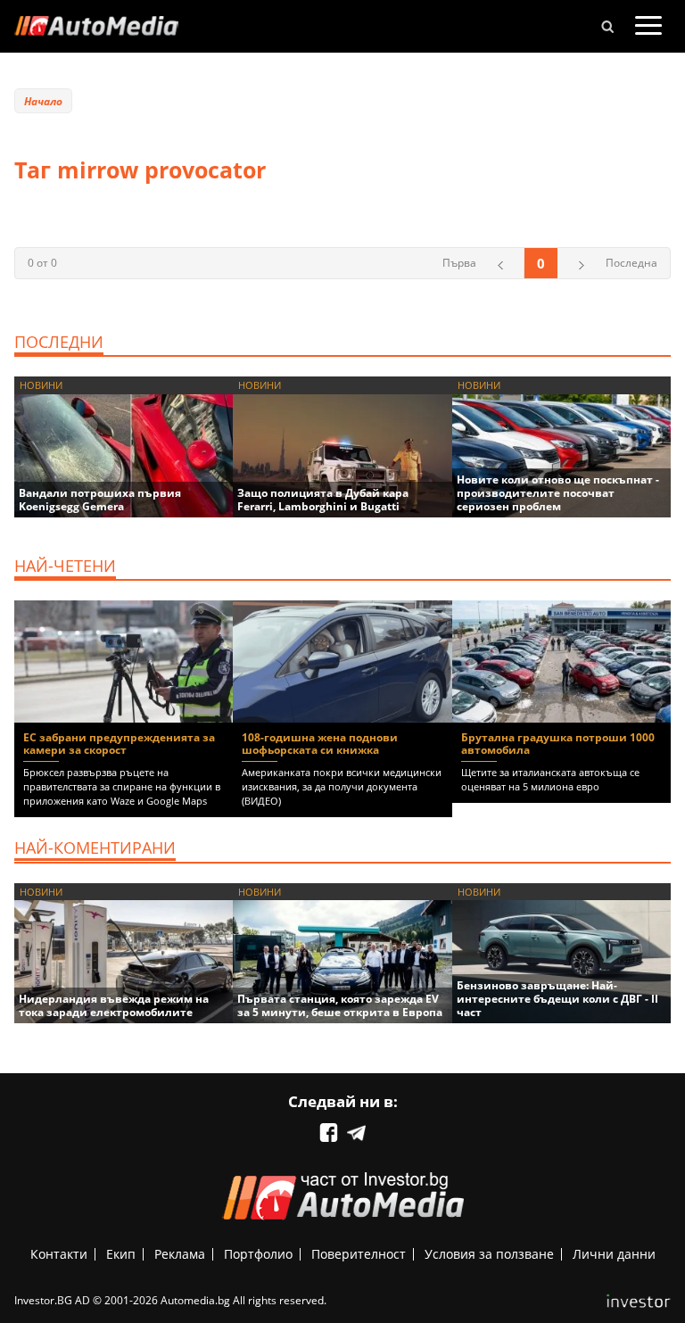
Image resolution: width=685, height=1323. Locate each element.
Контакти (58, 1253)
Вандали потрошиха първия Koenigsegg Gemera (100, 499)
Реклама (179, 1253)
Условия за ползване (489, 1253)
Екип (121, 1253)
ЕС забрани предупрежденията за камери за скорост (119, 743)
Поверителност (358, 1253)
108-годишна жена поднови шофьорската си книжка (320, 743)
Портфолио (258, 1253)
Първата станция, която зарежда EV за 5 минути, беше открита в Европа (339, 1005)
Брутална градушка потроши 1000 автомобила (558, 743)
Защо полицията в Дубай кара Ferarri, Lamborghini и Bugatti (323, 499)
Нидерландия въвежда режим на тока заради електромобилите (114, 1005)
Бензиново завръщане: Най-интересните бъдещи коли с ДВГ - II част (557, 999)
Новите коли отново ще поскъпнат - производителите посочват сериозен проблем (558, 493)
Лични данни (614, 1253)
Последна (631, 262)
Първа (459, 262)
